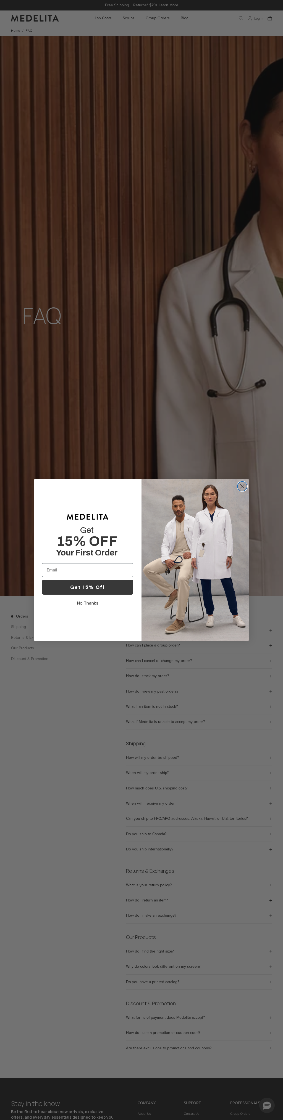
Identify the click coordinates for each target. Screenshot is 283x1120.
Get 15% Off (87, 587)
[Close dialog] (242, 486)
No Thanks (87, 603)
